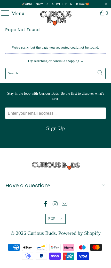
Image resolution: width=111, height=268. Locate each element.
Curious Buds (41, 233)
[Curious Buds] (55, 13)
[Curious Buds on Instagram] (55, 204)
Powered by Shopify (79, 233)
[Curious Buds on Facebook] (46, 204)
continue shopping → (68, 61)
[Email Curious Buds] (65, 204)
